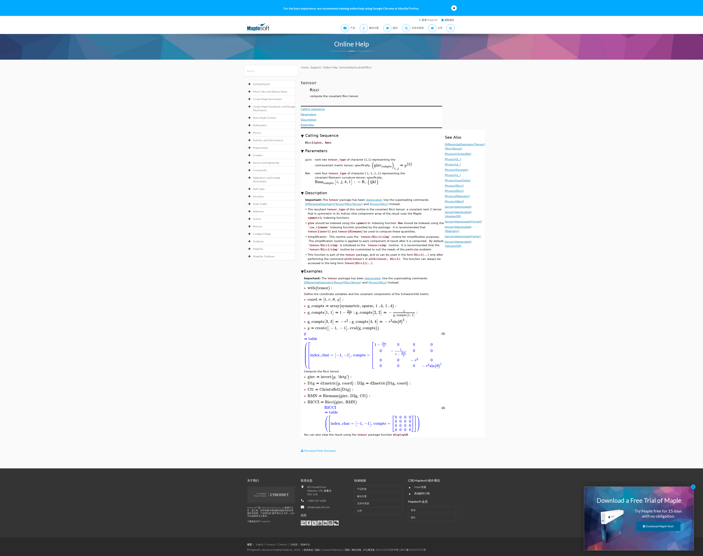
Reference (258, 211)
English (259, 544)
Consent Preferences (332, 549)
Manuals (257, 226)
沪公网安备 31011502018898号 (380, 549)
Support (316, 67)
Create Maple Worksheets (267, 99)
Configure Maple (262, 233)
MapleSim (258, 248)
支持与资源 (363, 503)
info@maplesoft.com (318, 507)
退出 (413, 517)
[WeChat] (336, 523)
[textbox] (391, 165)
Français (271, 544)
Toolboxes (258, 241)
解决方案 (362, 496)
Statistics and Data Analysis (268, 140)
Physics (257, 132)
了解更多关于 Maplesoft (258, 521)
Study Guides (260, 203)
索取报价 (449, 19)
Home (305, 67)
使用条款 (308, 549)
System (257, 218)
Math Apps (259, 188)
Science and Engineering (266, 162)
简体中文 (305, 544)
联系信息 (307, 480)
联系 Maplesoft (429, 19)
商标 (347, 549)
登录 (413, 510)
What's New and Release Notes (270, 91)
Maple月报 (420, 487)
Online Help (330, 67)
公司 (359, 510)
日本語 (293, 544)
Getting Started (261, 84)
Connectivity (260, 170)
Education (258, 196)
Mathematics (260, 125)
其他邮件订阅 (422, 493)
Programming (260, 147)
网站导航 (356, 549)
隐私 (317, 549)
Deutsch (283, 544)
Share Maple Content (264, 117)
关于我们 (253, 480)
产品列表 (362, 488)
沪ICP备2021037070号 (413, 549)
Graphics (258, 155)
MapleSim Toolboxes (264, 256)
